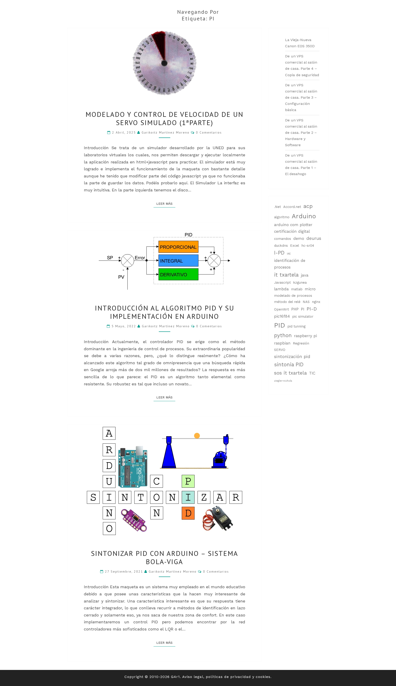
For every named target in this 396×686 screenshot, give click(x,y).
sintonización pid (292, 356)
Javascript (282, 283)
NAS (306, 302)
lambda (281, 289)
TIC (312, 373)
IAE (289, 253)
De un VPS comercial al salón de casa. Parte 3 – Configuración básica (301, 97)
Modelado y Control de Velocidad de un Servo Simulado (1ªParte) (164, 118)
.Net (277, 207)
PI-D (312, 309)
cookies (263, 677)
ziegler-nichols (283, 380)
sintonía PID (289, 364)
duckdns (281, 246)
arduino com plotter (293, 224)
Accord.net (292, 207)
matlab (296, 289)
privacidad (240, 677)
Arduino (304, 216)
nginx (316, 302)
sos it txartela (290, 373)
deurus (313, 238)
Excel (294, 246)
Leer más (165, 203)
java (304, 275)
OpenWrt (281, 309)
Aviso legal (192, 677)
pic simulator (302, 317)
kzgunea (300, 283)
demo (298, 238)
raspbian (282, 343)
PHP (295, 309)
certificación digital (292, 231)
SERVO (279, 350)
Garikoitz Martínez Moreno (166, 132)
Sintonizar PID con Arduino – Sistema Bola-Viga (164, 557)
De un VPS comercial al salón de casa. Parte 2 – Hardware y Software (301, 132)
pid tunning (296, 326)
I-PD (279, 253)
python (283, 335)
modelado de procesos (293, 296)
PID (279, 325)
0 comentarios (209, 132)
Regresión (301, 343)
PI (302, 309)
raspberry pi (305, 335)
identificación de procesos (289, 263)
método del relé (287, 302)
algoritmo (281, 217)
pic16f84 (282, 316)
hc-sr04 (307, 246)
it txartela (286, 275)
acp (308, 206)
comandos (282, 239)
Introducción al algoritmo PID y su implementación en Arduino (164, 312)
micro (310, 289)
